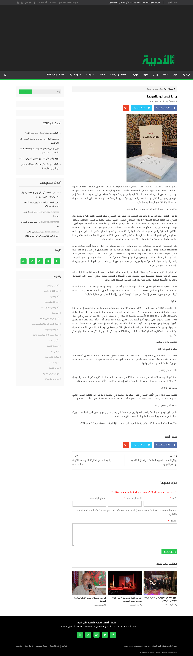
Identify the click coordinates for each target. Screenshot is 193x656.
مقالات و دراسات (118, 74)
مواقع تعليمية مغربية (51, 373)
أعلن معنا (55, 313)
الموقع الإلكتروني (97, 498)
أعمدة (165, 74)
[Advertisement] (96, 32)
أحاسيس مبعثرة (53, 285)
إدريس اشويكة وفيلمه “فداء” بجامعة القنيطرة (90, 599)
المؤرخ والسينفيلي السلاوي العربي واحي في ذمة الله (39, 158)
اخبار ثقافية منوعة (52, 329)
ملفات (102, 74)
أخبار (175, 74)
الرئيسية (186, 74)
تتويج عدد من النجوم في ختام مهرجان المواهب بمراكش (160, 599)
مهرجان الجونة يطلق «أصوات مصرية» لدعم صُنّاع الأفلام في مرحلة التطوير (134, 2)
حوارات (135, 74)
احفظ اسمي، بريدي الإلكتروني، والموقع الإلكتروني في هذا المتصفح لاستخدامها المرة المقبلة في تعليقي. (127, 512)
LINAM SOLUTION (140, 646)
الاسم (173, 498)
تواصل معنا (54, 351)
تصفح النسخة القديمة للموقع (68, 3)
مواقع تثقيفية (54, 368)
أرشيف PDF (43, 3)
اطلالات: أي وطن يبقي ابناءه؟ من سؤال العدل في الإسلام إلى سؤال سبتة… (40, 166)
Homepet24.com (154, 653)
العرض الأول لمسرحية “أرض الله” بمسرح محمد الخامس (127, 599)
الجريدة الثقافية (53, 346)
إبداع (155, 74)
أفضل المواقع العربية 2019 (49, 318)
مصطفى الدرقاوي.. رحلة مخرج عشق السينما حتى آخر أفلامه (39, 141)
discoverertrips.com (169, 653)
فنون (145, 74)
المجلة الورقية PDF (55, 74)
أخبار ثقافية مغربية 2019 (49, 307)
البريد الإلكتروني (133, 498)
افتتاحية (53, 3)
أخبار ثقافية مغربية (52, 302)
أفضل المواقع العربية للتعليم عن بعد (45, 324)
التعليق (172, 521)
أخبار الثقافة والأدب (51, 291)
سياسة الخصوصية (52, 357)
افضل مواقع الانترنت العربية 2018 (46, 335)
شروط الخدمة (53, 362)
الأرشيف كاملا (53, 340)
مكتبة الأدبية (75, 74)
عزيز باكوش (54, 202)
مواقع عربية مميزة (52, 379)
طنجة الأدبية (170, 101)
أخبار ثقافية (54, 296)
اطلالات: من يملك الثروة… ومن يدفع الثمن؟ (42, 133)
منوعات (90, 74)
